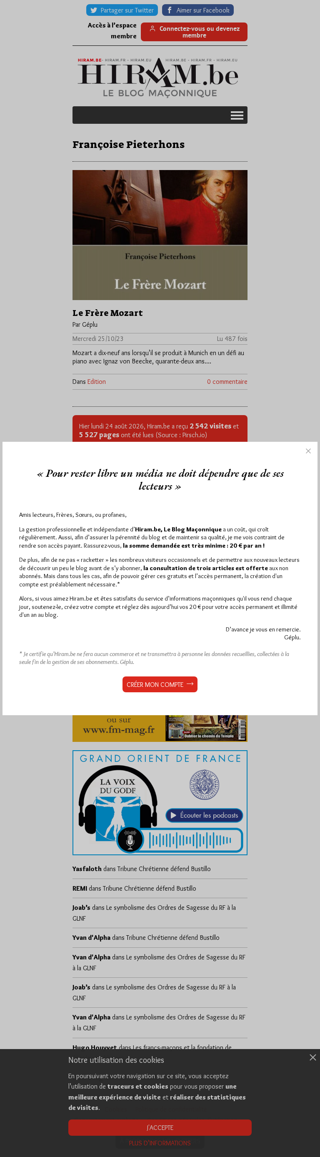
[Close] (308, 451)
